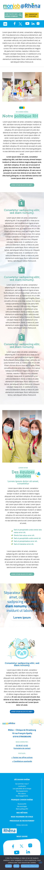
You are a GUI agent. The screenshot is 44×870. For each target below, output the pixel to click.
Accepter (8, 866)
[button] (5, 24)
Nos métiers (22, 812)
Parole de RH (22, 804)
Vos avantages (22, 806)
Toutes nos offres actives (23, 757)
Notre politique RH (22, 809)
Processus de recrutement (22, 820)
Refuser (16, 866)
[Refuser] (40, 862)
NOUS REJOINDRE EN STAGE (22, 816)
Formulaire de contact (22, 748)
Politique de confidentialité (29, 866)
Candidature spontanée (23, 761)
